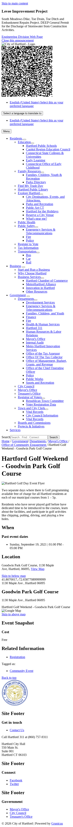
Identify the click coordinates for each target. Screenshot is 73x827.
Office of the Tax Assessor (43, 353)
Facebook (16, 780)
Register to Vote (28, 244)
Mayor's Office (35, 339)
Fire (28, 237)
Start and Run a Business (34, 269)
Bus (28, 255)
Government (18, 295)
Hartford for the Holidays (42, 211)
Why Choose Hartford (32, 273)
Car (28, 258)
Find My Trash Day (30, 186)
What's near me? (36, 218)
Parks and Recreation (39, 204)
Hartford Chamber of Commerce (47, 280)
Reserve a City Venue (40, 215)
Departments (26, 299)
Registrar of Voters (30, 397)
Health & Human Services (43, 324)
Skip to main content (15, 3)
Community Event (21, 670)
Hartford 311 (34, 328)
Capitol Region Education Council (48, 149)
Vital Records (34, 412)
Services (15, 430)
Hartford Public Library (33, 189)
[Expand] (24, 139)
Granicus (57, 823)
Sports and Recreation (40, 382)
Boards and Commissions (34, 422)
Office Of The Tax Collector (44, 357)
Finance (31, 317)
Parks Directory (36, 182)
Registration (17, 657)
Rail (28, 262)
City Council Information (42, 415)
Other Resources (36, 291)
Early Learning (35, 160)
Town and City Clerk (31, 408)
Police (30, 240)
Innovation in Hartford (40, 288)
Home (6, 441)
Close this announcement (18, 40)
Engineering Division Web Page (22, 36)
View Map (37, 569)
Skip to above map (14, 614)
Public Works (34, 379)
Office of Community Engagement (24, 445)
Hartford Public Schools (41, 145)
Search (6, 437)
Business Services (29, 277)
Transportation (27, 251)
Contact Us (17, 730)
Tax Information (28, 247)
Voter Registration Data (41, 404)
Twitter (14, 784)
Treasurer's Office (29, 393)
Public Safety (26, 226)
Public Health (26, 222)
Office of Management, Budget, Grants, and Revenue (46, 362)
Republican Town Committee (45, 401)
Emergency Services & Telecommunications (40, 231)
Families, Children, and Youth (45, 313)
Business (15, 266)
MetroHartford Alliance (41, 284)
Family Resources (29, 171)
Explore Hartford (29, 193)
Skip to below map (14, 576)
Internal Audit (35, 342)
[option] (40, 104)
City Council (26, 386)
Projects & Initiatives (31, 426)
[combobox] (22, 113)
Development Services (40, 302)
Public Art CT (35, 207)
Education (24, 142)
